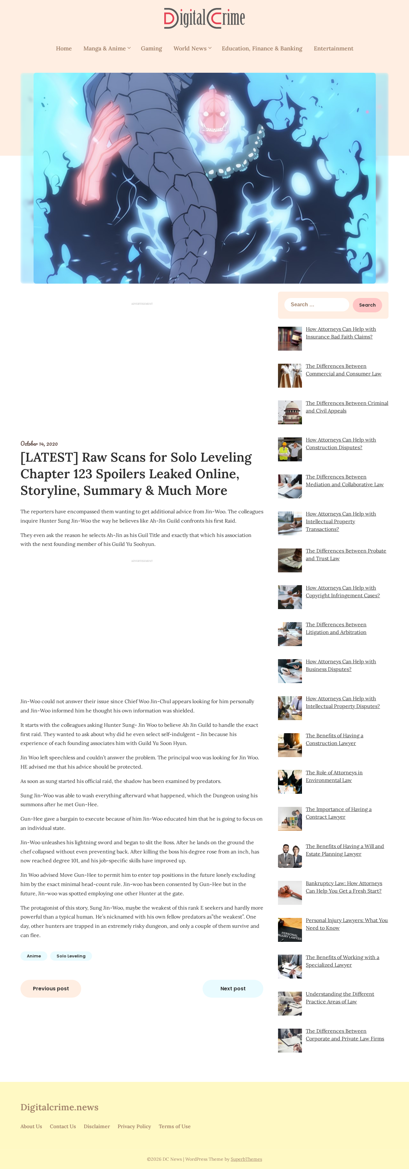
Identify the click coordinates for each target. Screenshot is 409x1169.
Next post (233, 988)
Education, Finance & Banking (262, 48)
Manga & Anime (104, 48)
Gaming (151, 48)
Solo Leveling (71, 956)
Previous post (51, 988)
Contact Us (63, 1126)
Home (64, 48)
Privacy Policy (134, 1126)
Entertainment (333, 48)
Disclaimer (97, 1126)
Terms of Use (175, 1126)
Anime (34, 956)
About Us (31, 1126)
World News (190, 48)
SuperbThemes (246, 1159)
